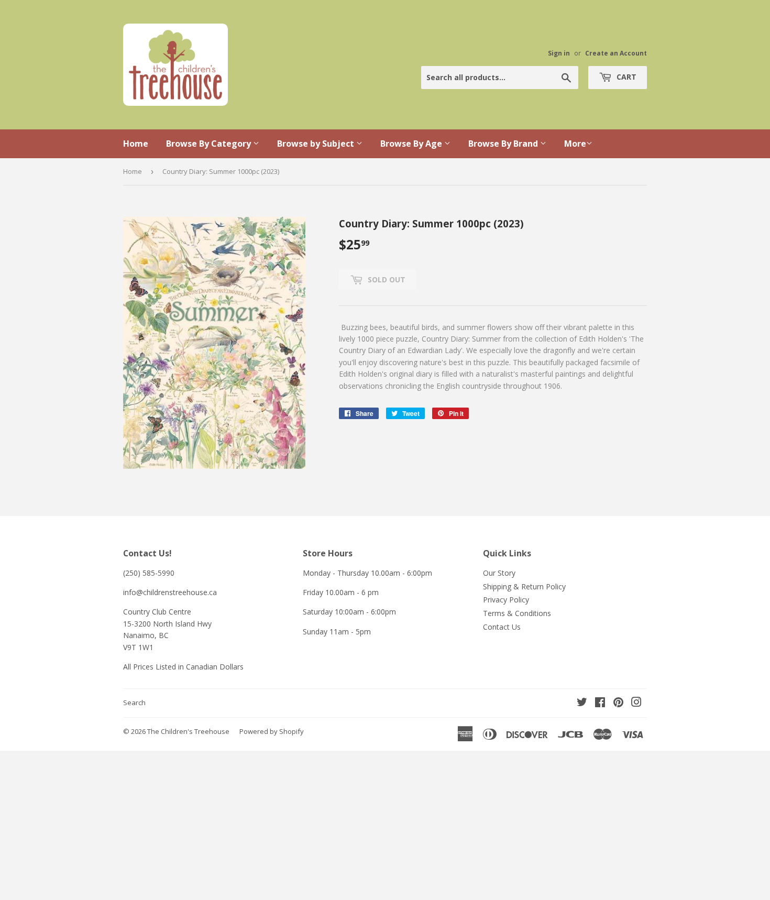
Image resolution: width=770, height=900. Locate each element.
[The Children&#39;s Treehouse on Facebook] (600, 703)
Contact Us (502, 627)
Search (134, 702)
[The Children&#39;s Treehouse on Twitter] (582, 703)
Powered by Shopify (271, 731)
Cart (625, 77)
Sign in (559, 53)
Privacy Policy (506, 600)
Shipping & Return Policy (524, 586)
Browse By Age (412, 143)
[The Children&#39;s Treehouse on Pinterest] (618, 703)
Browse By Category (209, 143)
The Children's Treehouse (188, 731)
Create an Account (616, 53)
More (575, 143)
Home (135, 143)
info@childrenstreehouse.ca (170, 592)
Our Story (499, 573)
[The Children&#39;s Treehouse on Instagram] (636, 703)
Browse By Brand (504, 143)
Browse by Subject (316, 143)
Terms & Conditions (517, 613)
